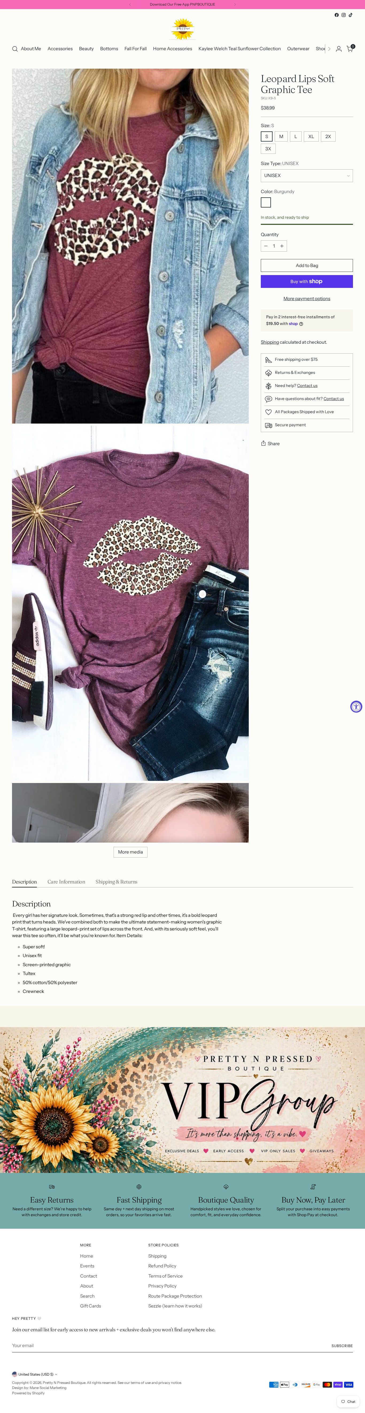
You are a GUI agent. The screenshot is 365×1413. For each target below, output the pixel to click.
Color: (277, 191)
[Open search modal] (15, 49)
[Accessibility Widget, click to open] (356, 706)
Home (86, 1256)
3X (268, 148)
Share (274, 444)
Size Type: (280, 163)
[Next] (235, 4)
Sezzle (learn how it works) (175, 1306)
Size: (267, 125)
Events (87, 1266)
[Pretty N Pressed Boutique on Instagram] (343, 15)
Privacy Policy (162, 1286)
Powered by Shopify (28, 1393)
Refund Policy (162, 1266)
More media (130, 852)
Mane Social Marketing (48, 1387)
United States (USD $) (35, 1374)
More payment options (307, 298)
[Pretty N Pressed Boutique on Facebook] (336, 15)
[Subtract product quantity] (266, 246)
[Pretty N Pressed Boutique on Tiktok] (350, 15)
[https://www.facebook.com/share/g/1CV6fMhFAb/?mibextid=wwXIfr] (182, 1100)
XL (311, 136)
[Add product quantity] (282, 246)
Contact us (307, 385)
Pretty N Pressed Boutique (64, 1382)
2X (328, 136)
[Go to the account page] (338, 49)
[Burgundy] (266, 202)
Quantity (270, 234)
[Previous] (130, 4)
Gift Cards (90, 1306)
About (86, 1286)
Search (87, 1296)
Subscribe (342, 1346)
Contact (88, 1276)
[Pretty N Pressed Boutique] (182, 29)
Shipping (270, 342)
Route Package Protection (175, 1296)
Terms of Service (165, 1276)
